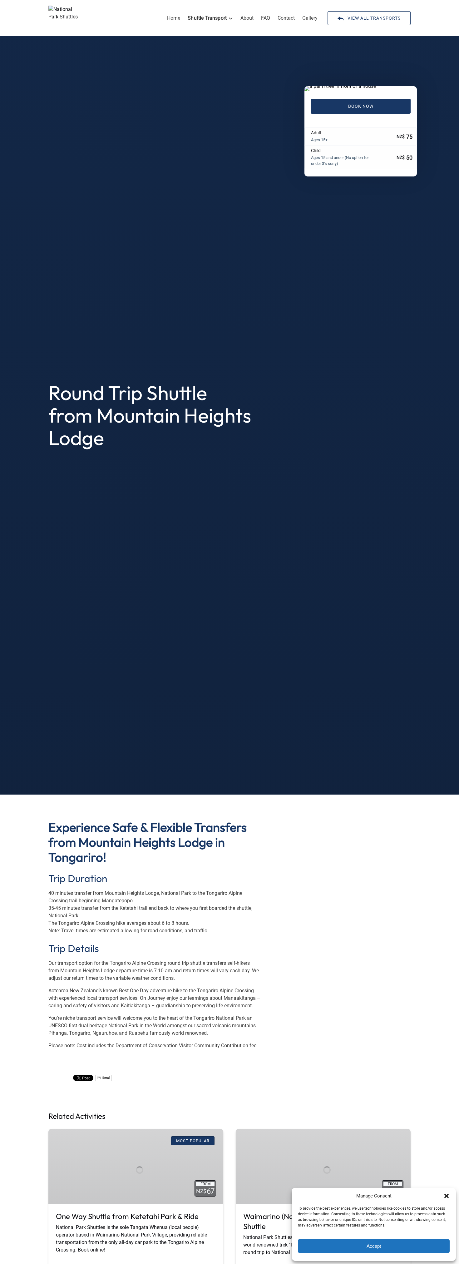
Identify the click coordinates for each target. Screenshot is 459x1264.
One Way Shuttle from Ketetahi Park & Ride (127, 1216)
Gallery (310, 18)
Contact (286, 18)
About (247, 18)
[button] (446, 1196)
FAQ (265, 18)
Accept (374, 1246)
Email (106, 1078)
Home (173, 18)
